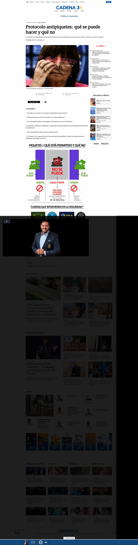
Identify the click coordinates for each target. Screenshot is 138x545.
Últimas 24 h (64, 2)
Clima (77, 2)
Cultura (96, 66)
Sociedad (97, 82)
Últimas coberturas (56, 2)
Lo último (100, 46)
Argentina (62, 11)
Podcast (96, 143)
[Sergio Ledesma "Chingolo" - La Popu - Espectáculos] (93, 102)
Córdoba (69, 11)
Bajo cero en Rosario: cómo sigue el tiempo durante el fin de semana (101, 85)
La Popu (96, 58)
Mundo (82, 11)
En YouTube (71, 2)
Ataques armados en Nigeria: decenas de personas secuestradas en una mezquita (101, 77)
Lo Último (56, 11)
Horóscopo (82, 2)
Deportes (32, 2)
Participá (109, 2)
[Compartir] (45, 102)
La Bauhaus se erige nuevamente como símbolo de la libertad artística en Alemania (101, 69)
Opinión (42, 2)
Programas (48, 2)
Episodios (98, 103)
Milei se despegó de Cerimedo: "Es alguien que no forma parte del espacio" (101, 53)
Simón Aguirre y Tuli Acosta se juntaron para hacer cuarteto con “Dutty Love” (101, 61)
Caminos (37, 2)
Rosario (76, 11)
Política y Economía (31, 22)
